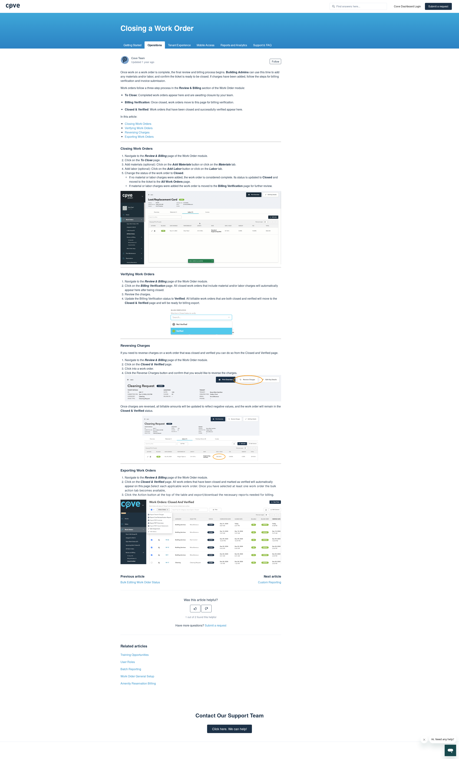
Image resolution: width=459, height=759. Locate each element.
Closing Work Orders (138, 124)
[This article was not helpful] (206, 608)
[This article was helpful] (195, 608)
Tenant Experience (179, 45)
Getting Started (132, 45)
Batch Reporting (130, 669)
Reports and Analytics (234, 45)
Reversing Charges (137, 132)
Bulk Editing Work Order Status (140, 582)
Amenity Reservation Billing (138, 683)
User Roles (127, 662)
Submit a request (438, 6)
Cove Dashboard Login (407, 6)
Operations (155, 45)
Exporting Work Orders (139, 136)
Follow (275, 61)
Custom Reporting (269, 582)
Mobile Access (205, 45)
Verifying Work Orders (139, 128)
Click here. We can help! (229, 728)
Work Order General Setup (137, 676)
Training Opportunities (134, 655)
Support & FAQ (262, 45)
